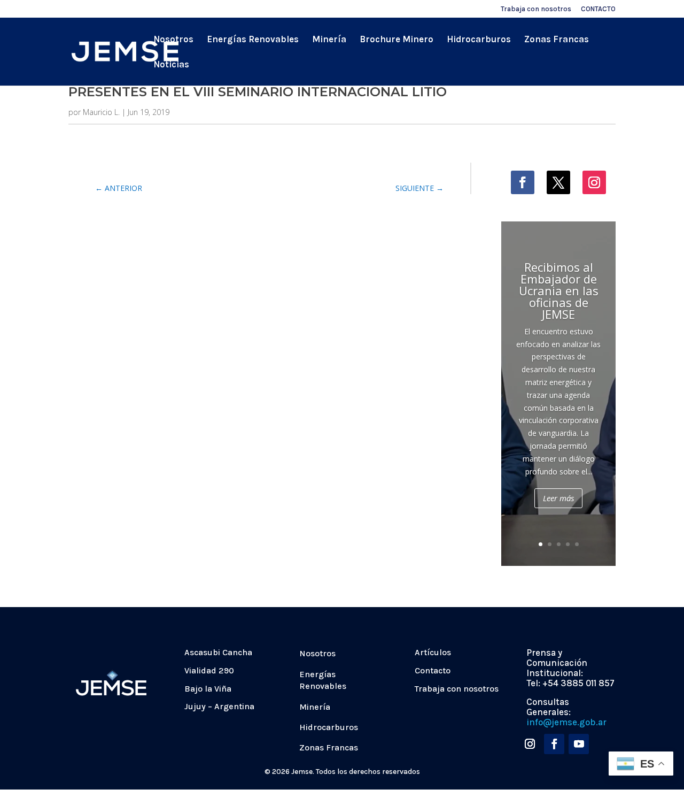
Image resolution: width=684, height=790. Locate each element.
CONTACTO (598, 9)
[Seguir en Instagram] (594, 182)
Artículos (433, 652)
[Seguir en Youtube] (579, 744)
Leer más (558, 498)
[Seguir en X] (558, 182)
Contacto (432, 670)
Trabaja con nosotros (536, 9)
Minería (329, 39)
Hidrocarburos (479, 39)
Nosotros (173, 39)
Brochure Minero (396, 39)
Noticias (171, 65)
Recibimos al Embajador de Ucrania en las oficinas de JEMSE (558, 290)
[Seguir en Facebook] (522, 182)
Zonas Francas (556, 39)
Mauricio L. (101, 112)
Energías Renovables (253, 39)
